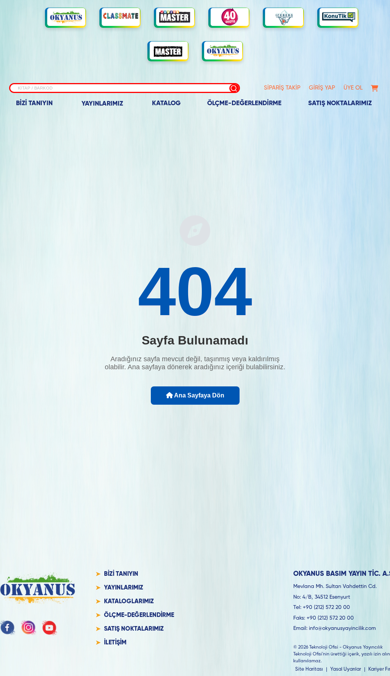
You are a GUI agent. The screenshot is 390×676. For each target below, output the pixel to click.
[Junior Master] (175, 17)
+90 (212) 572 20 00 (326, 607)
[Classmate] (121, 17)
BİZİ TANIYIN (34, 103)
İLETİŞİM (115, 643)
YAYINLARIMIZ (102, 104)
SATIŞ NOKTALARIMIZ (340, 103)
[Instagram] (28, 627)
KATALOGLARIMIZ (129, 602)
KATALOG (166, 103)
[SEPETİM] (374, 88)
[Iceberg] (284, 17)
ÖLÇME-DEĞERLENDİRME (244, 103)
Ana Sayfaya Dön (198, 395)
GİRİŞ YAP (322, 88)
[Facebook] (7, 627)
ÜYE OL (353, 88)
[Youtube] (49, 627)
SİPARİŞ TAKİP (282, 88)
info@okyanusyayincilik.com (342, 628)
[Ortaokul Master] (169, 50)
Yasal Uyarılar (345, 669)
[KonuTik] (338, 17)
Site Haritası (309, 669)
